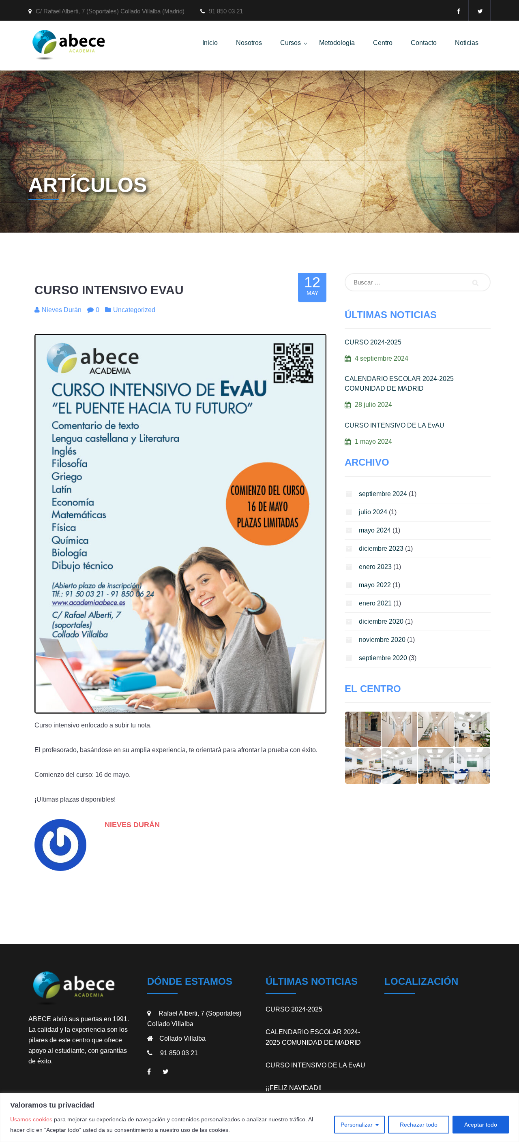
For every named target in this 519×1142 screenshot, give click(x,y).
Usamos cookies (31, 1119)
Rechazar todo (419, 1124)
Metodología (337, 42)
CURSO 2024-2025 (373, 342)
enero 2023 (375, 566)
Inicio (210, 42)
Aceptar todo (480, 1124)
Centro (382, 42)
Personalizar (357, 1124)
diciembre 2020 (381, 621)
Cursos (290, 42)
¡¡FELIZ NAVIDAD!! (294, 1087)
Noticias (466, 42)
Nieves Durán (132, 825)
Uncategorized (134, 309)
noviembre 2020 (382, 639)
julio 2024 (373, 512)
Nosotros (249, 42)
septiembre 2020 (383, 657)
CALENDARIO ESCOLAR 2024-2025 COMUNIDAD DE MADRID (399, 383)
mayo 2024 (375, 530)
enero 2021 (375, 603)
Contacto (424, 42)
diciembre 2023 (381, 548)
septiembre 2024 (383, 493)
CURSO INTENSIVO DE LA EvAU (394, 425)
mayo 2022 (375, 585)
